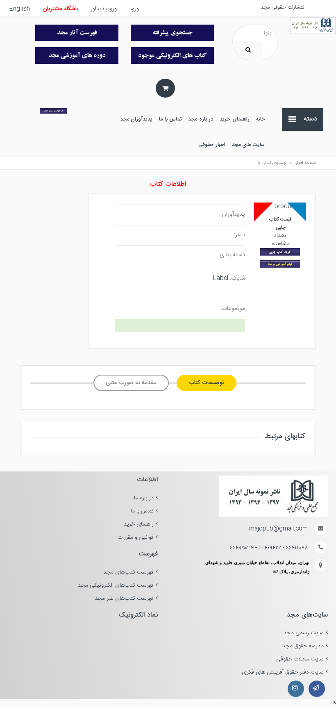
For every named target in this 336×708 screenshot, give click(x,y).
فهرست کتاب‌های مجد (128, 572)
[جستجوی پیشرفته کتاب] (172, 33)
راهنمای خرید (139, 524)
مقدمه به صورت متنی (131, 383)
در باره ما (144, 498)
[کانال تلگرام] (317, 689)
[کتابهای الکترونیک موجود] (172, 55)
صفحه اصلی (305, 163)
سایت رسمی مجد (304, 633)
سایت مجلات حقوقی (300, 659)
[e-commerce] (313, 26)
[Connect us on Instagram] (296, 689)
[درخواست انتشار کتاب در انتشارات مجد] (53, 111)
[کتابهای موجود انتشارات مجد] (76, 33)
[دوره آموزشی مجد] (76, 55)
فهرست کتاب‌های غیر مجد (124, 598)
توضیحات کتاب (206, 383)
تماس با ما (142, 511)
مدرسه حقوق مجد (303, 646)
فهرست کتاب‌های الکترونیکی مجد (116, 585)
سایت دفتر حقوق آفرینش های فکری (283, 672)
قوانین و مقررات (136, 537)
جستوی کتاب (274, 163)
